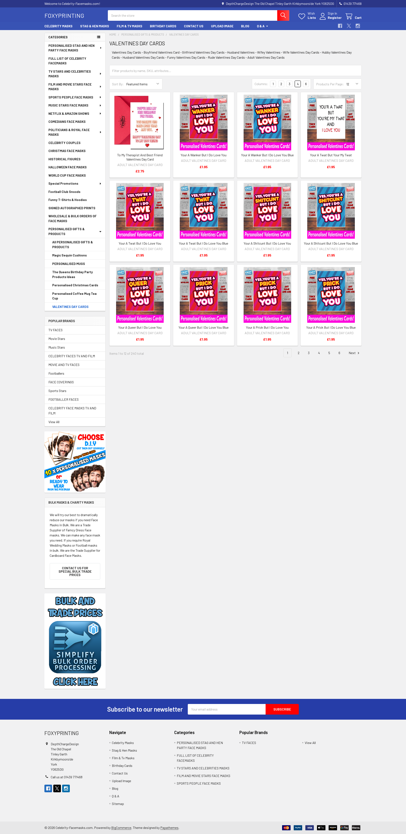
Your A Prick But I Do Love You (267, 327)
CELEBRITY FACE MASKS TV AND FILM (72, 410)
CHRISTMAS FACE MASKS (67, 151)
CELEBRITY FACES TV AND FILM (71, 356)
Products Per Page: (330, 84)
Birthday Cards (163, 26)
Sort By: (118, 84)
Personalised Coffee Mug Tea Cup (74, 296)
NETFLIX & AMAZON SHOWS (68, 113)
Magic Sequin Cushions (69, 255)
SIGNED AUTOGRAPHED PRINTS (71, 208)
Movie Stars (56, 339)
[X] (349, 26)
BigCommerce (121, 828)
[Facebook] (340, 26)
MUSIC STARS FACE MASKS (68, 105)
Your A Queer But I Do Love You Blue (203, 327)
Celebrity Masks (58, 26)
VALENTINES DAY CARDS (70, 307)
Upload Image (222, 26)
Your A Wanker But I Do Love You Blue (267, 155)
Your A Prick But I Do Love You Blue (331, 327)
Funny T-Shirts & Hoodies (67, 200)
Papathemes (169, 828)
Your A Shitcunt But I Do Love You (267, 243)
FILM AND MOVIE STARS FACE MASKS (70, 86)
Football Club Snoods (64, 192)
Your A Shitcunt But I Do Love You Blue (331, 243)
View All (53, 422)
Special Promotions (63, 183)
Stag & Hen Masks (94, 26)
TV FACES (55, 330)
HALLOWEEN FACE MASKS (67, 167)
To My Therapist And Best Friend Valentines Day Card (140, 157)
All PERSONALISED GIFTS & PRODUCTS (72, 244)
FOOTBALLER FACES (63, 399)
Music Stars (56, 347)
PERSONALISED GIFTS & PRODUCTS (66, 231)
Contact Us (193, 26)
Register (335, 17)
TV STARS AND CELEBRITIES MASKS (69, 73)
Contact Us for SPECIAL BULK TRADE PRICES (75, 571)
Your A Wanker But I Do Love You (203, 155)
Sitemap (118, 804)
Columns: (261, 84)
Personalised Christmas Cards (75, 285)
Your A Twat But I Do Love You (140, 243)
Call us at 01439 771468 (66, 777)
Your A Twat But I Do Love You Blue (203, 243)
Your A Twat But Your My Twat (331, 155)
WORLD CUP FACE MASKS (67, 175)
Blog (245, 26)
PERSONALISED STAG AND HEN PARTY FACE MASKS (71, 48)
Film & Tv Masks (129, 26)
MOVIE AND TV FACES (64, 365)
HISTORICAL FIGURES (64, 159)
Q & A (261, 26)
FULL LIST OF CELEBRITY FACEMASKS (67, 61)
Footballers (56, 373)
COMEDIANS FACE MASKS (67, 121)
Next (352, 353)
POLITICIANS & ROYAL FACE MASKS (69, 132)
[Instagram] (358, 26)
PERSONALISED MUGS (68, 264)
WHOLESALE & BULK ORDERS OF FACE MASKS (72, 218)
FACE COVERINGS (61, 382)
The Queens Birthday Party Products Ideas (72, 274)
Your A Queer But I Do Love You (140, 327)
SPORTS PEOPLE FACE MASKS (70, 97)
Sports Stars (57, 391)
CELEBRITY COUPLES (64, 143)
